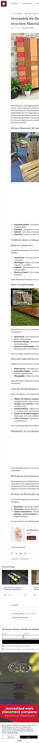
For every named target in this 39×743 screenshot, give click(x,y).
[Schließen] (36, 725)
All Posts (4, 3)
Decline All (11, 737)
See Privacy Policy (13, 733)
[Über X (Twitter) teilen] (16, 553)
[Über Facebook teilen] (12, 553)
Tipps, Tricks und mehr (18, 547)
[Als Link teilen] (25, 553)
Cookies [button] (19, 740)
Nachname (26, 633)
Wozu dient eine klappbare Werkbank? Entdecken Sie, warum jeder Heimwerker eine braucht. (14, 588)
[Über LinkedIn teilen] (20, 553)
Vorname (5, 633)
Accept (29, 737)
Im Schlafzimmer (27, 3)
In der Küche (14, 3)
